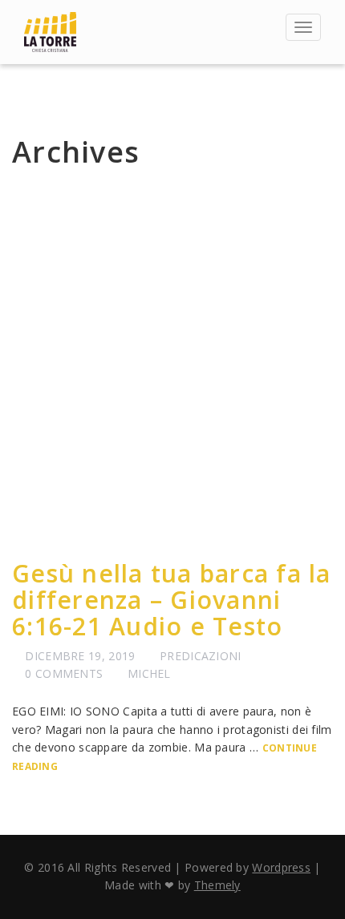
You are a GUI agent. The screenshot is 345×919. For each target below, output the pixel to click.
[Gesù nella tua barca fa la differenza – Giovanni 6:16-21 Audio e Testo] (172, 368)
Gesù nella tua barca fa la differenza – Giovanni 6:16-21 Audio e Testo (171, 600)
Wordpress (281, 867)
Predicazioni (201, 655)
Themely (217, 885)
